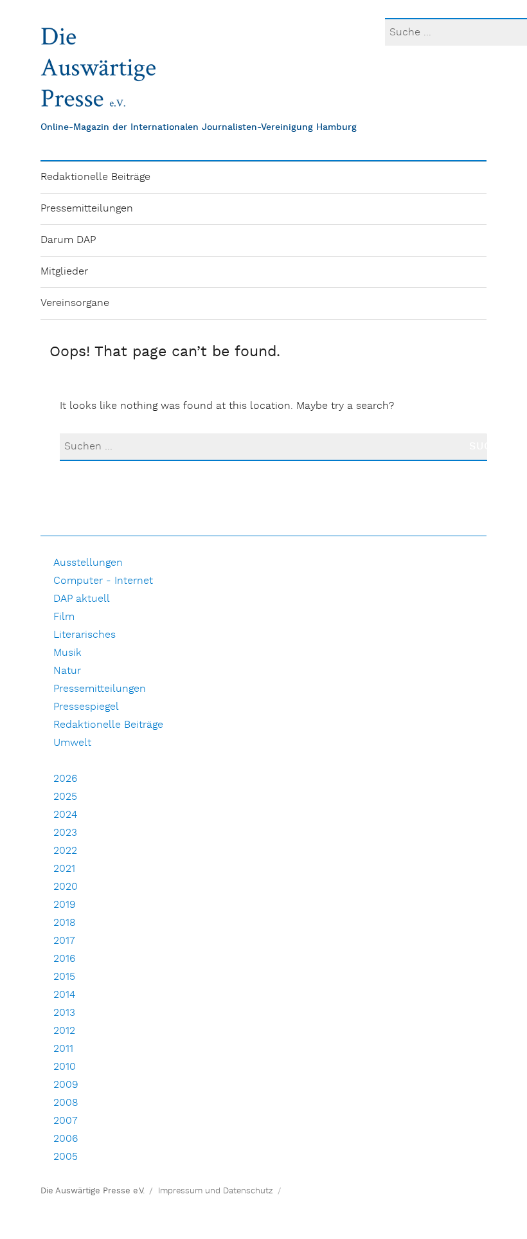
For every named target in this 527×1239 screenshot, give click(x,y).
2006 (65, 1139)
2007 (65, 1121)
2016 (64, 959)
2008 (65, 1103)
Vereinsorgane (74, 303)
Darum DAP (68, 240)
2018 (64, 923)
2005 (65, 1157)
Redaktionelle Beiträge (95, 177)
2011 (63, 1049)
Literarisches (84, 635)
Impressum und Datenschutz (215, 1191)
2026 (65, 779)
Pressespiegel (86, 707)
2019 (64, 905)
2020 (65, 887)
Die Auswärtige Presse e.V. (92, 1191)
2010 (64, 1067)
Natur (67, 671)
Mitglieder (64, 271)
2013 (64, 1013)
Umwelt (72, 743)
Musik (67, 653)
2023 (65, 833)
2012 (64, 1031)
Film (64, 617)
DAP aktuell (81, 599)
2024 (65, 815)
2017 (64, 941)
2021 (64, 869)
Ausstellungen (88, 563)
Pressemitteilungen (86, 208)
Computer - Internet (103, 581)
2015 (64, 977)
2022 (65, 851)
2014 (64, 995)
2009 (65, 1085)
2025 (65, 797)
